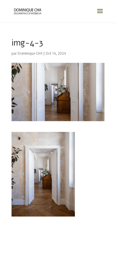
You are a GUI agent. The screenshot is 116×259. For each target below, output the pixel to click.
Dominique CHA (30, 53)
